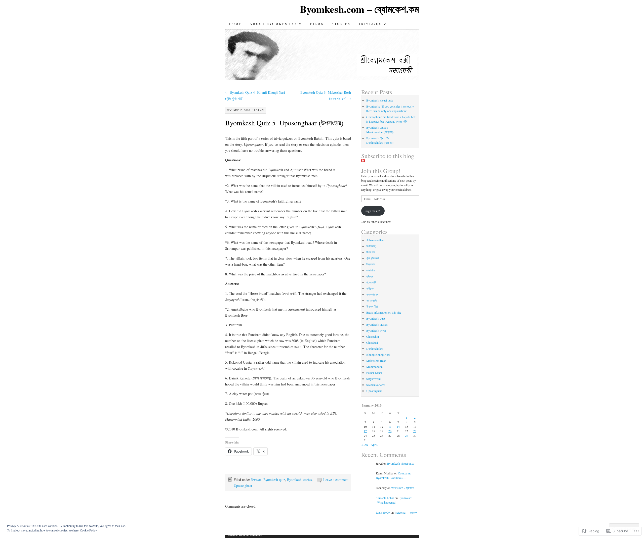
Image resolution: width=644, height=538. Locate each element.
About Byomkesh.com (276, 24)
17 (365, 431)
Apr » (374, 445)
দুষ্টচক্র (369, 276)
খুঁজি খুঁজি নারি (372, 258)
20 (389, 431)
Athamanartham (375, 240)
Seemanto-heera (375, 385)
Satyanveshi (373, 379)
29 (406, 435)
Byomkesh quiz (274, 479)
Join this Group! (380, 171)
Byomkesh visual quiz (379, 100)
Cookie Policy (88, 530)
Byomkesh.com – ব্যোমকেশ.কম (359, 9)
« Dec (364, 445)
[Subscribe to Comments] (363, 161)
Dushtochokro (374, 349)
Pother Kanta (374, 373)
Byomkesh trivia (376, 330)
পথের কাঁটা (371, 282)
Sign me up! (373, 211)
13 (389, 426)
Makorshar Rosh (376, 361)
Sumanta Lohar (385, 498)
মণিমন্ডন (370, 288)
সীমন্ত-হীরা (372, 306)
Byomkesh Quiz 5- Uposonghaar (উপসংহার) (284, 122)
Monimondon (374, 367)
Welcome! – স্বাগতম (402, 488)
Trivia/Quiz (372, 24)
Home (235, 24)
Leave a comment (335, 479)
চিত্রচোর (370, 264)
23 (414, 431)
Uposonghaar (243, 485)
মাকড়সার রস (372, 294)
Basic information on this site (383, 312)
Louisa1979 (383, 512)
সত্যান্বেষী (371, 300)
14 (398, 426)
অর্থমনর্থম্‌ (370, 246)
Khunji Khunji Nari (378, 355)
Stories (341, 24)
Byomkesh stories (299, 479)
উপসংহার (256, 479)
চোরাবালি (370, 270)
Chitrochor (372, 336)
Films (317, 24)
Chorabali (372, 342)
